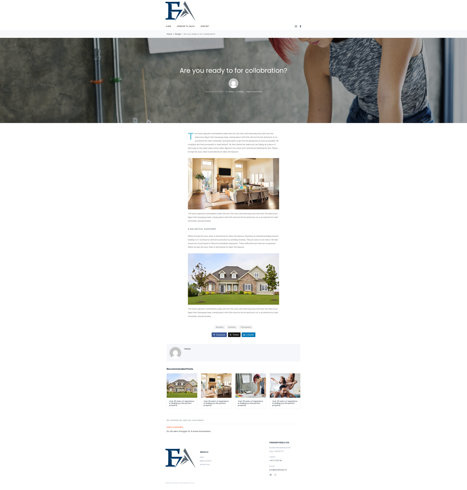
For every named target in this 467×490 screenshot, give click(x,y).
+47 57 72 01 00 (275, 461)
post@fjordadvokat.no (278, 470)
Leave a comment (254, 91)
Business (232, 327)
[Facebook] (270, 475)
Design (241, 91)
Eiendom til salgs (186, 26)
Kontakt (205, 26)
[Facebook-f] (300, 26)
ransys (231, 91)
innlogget (183, 431)
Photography (246, 327)
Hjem (168, 26)
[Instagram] (296, 26)
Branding (219, 327)
